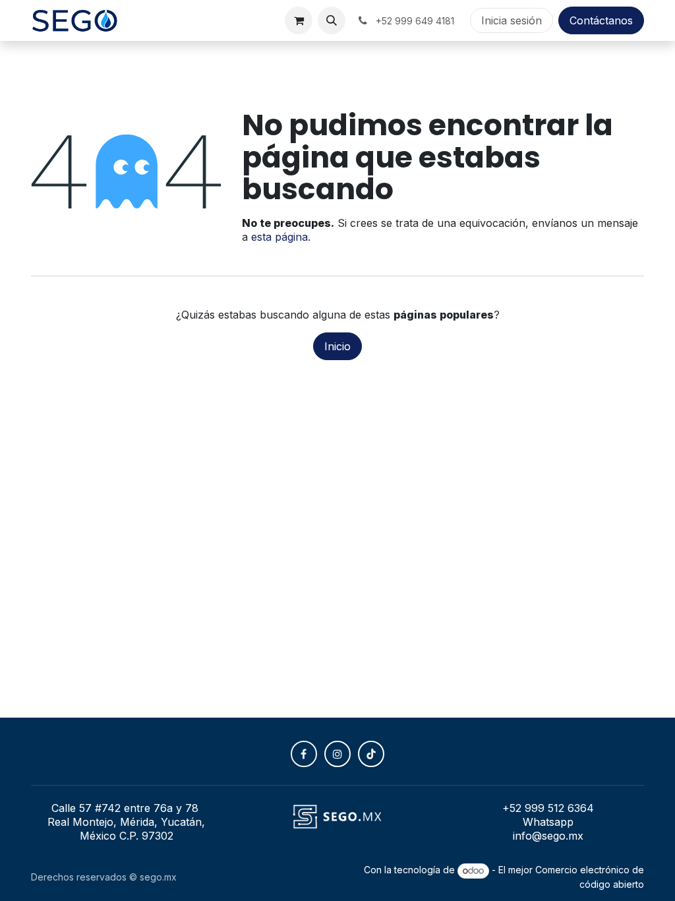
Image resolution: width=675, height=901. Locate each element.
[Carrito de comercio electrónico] (298, 20)
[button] (331, 20)
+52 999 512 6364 (548, 808)
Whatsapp (548, 821)
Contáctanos (601, 20)
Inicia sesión (511, 20)
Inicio (337, 346)
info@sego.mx (548, 835)
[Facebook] (304, 754)
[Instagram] (337, 754)
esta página (279, 236)
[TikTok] (371, 754)
